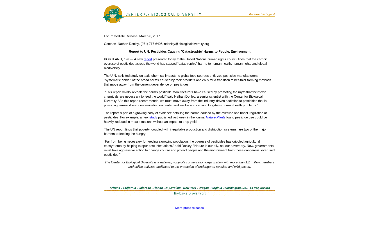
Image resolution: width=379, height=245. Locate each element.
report (148, 59)
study (153, 117)
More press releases (189, 207)
